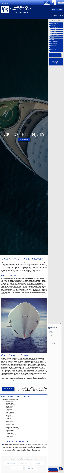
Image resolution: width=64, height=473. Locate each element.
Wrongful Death (53, 51)
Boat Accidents (53, 29)
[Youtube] (55, 4)
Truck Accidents (53, 47)
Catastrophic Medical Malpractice (54, 25)
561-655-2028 (22, 2)
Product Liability (53, 45)
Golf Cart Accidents (54, 35)
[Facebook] (53, 1)
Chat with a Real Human (53, 469)
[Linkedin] (53, 2)
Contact (44, 449)
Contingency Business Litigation (54, 27)
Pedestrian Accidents (54, 41)
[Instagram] (55, 2)
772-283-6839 (37, 2)
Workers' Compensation (53, 49)
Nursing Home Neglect (53, 39)
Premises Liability (53, 43)
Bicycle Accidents (54, 23)
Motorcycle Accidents (52, 37)
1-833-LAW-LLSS (36, 3)
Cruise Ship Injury (53, 33)
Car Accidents (53, 31)
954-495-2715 (23, 3)
